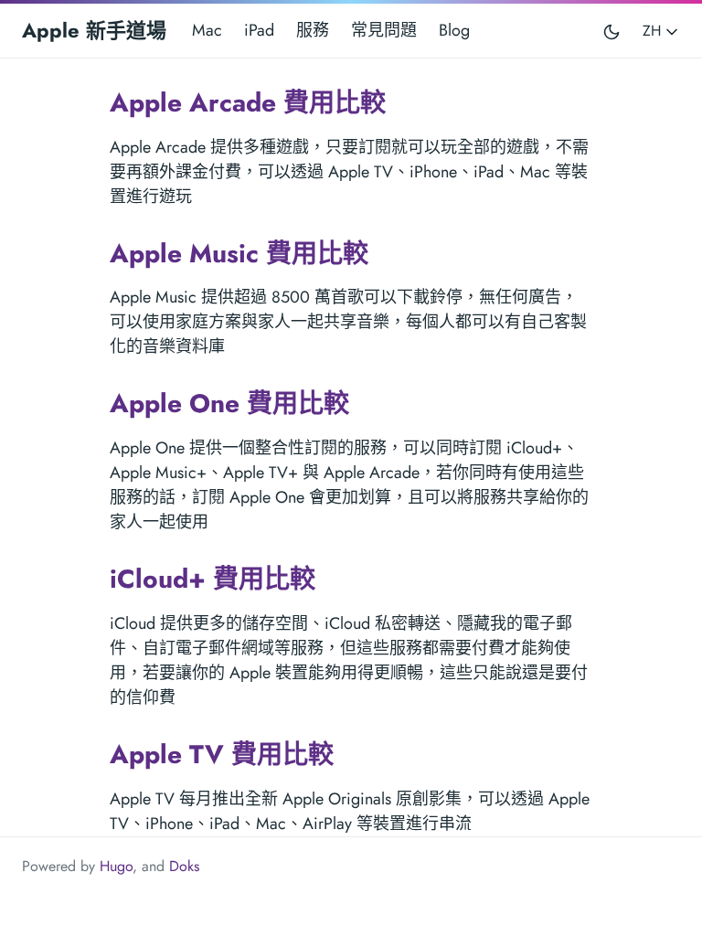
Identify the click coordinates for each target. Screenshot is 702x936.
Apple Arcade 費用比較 (248, 103)
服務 (312, 30)
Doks (184, 866)
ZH (654, 30)
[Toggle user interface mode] (611, 30)
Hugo (116, 866)
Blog (454, 30)
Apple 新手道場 (94, 30)
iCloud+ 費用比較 (212, 579)
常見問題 (384, 30)
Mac (207, 30)
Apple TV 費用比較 (222, 754)
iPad (259, 30)
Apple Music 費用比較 (239, 253)
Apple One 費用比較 (229, 403)
